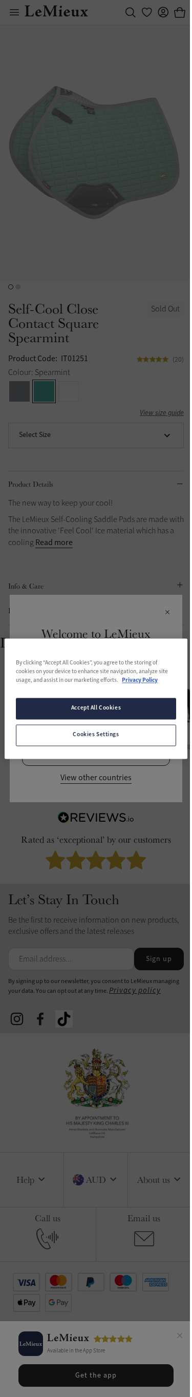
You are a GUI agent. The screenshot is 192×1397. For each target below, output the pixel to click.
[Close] (180, 1337)
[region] (96, 698)
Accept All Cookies (96, 708)
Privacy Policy (140, 680)
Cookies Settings (96, 735)
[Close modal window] (167, 613)
